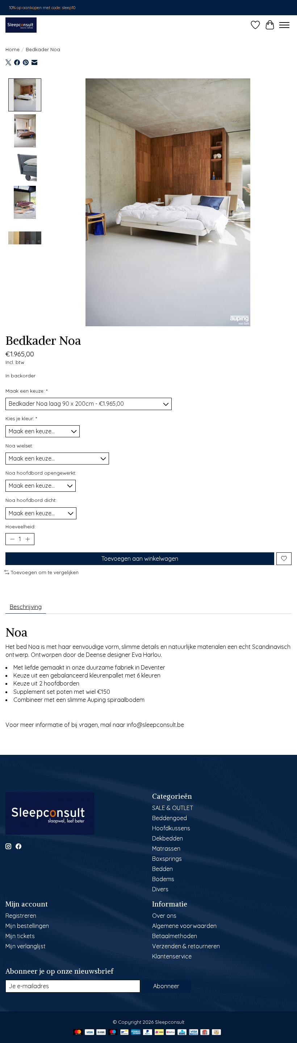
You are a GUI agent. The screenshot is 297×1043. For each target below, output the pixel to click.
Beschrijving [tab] (26, 606)
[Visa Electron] (193, 1032)
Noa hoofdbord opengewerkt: (40, 473)
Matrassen (166, 848)
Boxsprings (167, 858)
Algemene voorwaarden (184, 925)
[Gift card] (204, 1032)
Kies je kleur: (21, 418)
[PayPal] (147, 1032)
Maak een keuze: (26, 391)
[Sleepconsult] (21, 24)
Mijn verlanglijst (25, 946)
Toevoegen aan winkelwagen (139, 558)
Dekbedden (167, 838)
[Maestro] (113, 1032)
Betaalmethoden (174, 936)
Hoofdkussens (171, 828)
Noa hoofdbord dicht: (31, 500)
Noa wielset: (19, 446)
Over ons (164, 915)
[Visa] (89, 1032)
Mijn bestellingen (27, 925)
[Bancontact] (124, 1032)
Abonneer (166, 986)
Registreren (20, 915)
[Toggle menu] (284, 25)
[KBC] (182, 1032)
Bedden (162, 868)
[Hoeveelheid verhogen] (27, 539)
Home (12, 49)
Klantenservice (172, 956)
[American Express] (136, 1032)
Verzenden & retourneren (186, 946)
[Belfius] (170, 1032)
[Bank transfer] (101, 1032)
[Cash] (216, 1032)
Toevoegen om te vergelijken (45, 572)
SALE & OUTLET (172, 807)
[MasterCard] (78, 1032)
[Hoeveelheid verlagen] (12, 539)
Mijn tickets (20, 936)
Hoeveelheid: (20, 526)
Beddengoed (169, 818)
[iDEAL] (159, 1032)
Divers (160, 889)
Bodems (163, 879)
